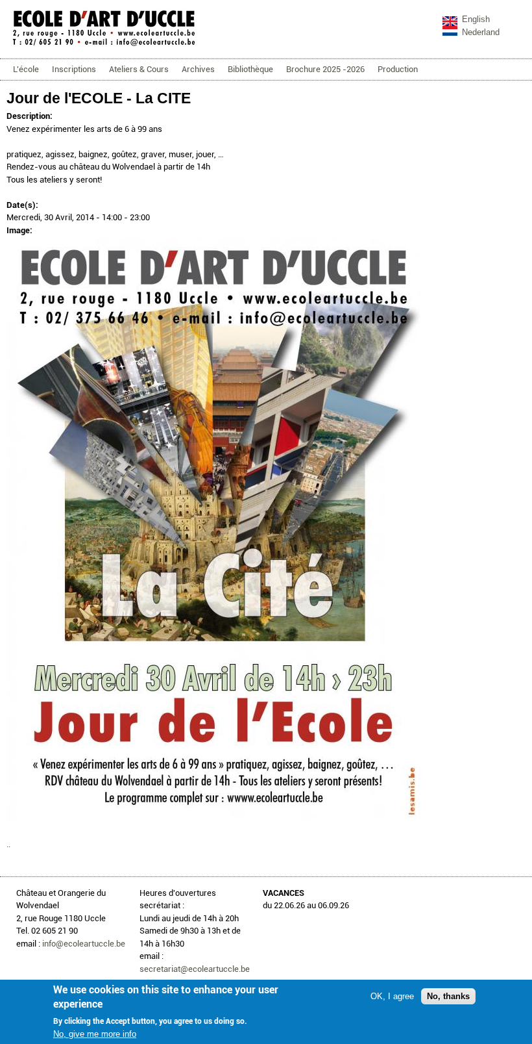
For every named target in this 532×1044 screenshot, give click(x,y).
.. (8, 844)
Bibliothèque (250, 69)
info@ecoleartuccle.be (83, 944)
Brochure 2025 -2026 (325, 69)
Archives (198, 69)
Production (398, 69)
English (476, 19)
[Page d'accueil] (103, 45)
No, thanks (448, 996)
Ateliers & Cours (139, 69)
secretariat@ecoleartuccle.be (194, 969)
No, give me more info (94, 1034)
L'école (26, 69)
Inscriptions (74, 69)
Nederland (481, 32)
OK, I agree (392, 996)
